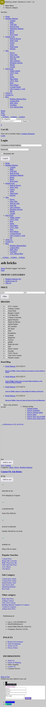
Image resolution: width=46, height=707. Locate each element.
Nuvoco (11, 340)
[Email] (15, 693)
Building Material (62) (13, 279)
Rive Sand (5, 589)
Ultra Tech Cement (14, 355)
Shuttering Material (9, 587)
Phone (9, 704)
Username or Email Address (11, 145)
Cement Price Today (9, 581)
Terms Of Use (13, 646)
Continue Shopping (28, 134)
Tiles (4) (8, 283)
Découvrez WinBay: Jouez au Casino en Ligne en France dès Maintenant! (25, 400)
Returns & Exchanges (15, 642)
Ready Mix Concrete (9, 561)
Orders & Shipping (14, 662)
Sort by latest (31, 414)
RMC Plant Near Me (9, 563)
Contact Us (12, 666)
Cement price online (9, 579)
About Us (11, 660)
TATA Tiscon (13, 353)
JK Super (11, 329)
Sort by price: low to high (36, 416)
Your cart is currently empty (10, 134)
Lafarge (11, 335)
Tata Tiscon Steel (8, 585)
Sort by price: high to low (36, 418)
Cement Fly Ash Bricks (11, 471)
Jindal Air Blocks (14, 322)
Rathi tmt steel (13, 344)
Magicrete (11, 338)
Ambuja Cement (14, 309)
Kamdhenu (12, 333)
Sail (9, 346)
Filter (3, 270)
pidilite (10, 342)
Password (4, 149)
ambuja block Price (9, 609)
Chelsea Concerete (14, 317)
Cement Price (7, 559)
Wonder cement (13, 358)
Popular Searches (10, 555)
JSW (9, 331)
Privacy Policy (13, 648)
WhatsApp (11, 702)
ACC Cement (13, 306)
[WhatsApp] (6, 702)
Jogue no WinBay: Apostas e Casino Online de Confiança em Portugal (24, 391)
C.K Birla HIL (13, 315)
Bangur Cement (13, 313)
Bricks (16, 467)
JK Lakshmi (12, 326)
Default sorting (32, 408)
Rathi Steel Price (8, 599)
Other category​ (9, 595)
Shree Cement (13, 349)
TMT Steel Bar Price (9, 565)
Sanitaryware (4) (11, 281)
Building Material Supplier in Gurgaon (15, 605)
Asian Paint (12, 311)
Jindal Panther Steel (9, 583)
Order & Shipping (14, 644)
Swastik (11, 351)
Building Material (26, 467)
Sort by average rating (35, 412)
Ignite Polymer (13, 320)
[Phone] (15, 691)
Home (3, 268)
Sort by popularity (33, 410)
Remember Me (8, 154)
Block (11, 467)
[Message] (15, 698)
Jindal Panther (13, 324)
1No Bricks (6, 569)
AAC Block (6, 567)
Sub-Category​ (8, 575)
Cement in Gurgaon (9, 607)
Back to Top (5, 677)
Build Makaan (10, 366)
